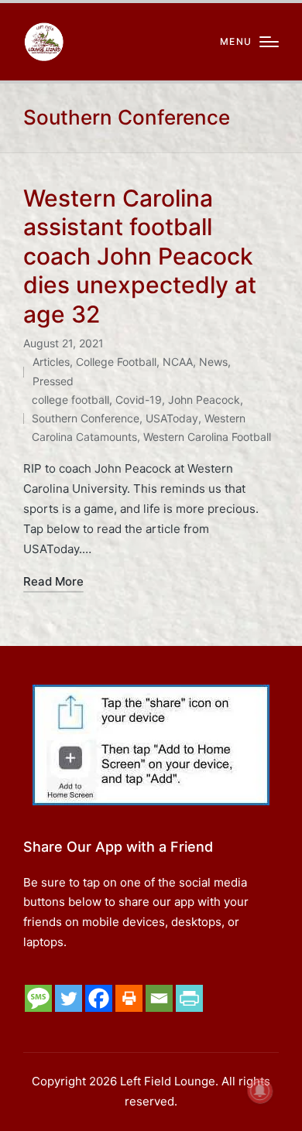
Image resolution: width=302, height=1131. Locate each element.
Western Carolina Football (207, 436)
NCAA (178, 361)
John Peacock (204, 399)
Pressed (53, 381)
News (213, 361)
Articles (51, 361)
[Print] (128, 998)
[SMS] (38, 998)
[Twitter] (68, 998)
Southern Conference (85, 418)
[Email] (159, 998)
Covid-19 (138, 399)
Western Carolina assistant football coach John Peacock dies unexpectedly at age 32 (139, 256)
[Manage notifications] (260, 1090)
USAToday (172, 418)
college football (70, 399)
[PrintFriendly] (189, 998)
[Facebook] (98, 998)
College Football (116, 361)
